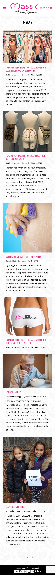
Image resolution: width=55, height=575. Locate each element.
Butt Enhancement (13, 75)
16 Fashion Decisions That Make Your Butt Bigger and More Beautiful (26, 341)
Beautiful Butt (11, 261)
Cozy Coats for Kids (15, 506)
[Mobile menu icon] (4, 8)
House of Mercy (13, 392)
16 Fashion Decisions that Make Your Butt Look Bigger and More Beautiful (26, 69)
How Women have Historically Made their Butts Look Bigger (25, 157)
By (25, 75)
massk (27, 22)
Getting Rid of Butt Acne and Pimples (23, 256)
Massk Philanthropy (13, 396)
